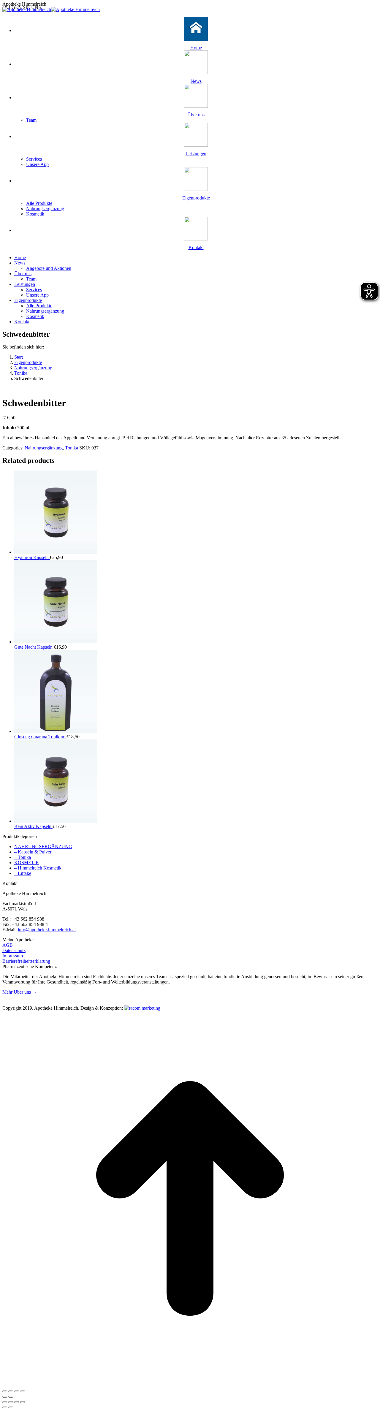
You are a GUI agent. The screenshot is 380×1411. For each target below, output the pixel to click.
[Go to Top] (190, 1384)
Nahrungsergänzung (44, 447)
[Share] (10, 1391)
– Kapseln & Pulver (32, 851)
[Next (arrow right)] (10, 1397)
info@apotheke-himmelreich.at (47, 929)
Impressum (12, 955)
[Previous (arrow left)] (4, 1397)
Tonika (71, 447)
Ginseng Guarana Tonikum (40, 736)
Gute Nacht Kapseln (34, 647)
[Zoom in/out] (22, 1391)
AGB (7, 945)
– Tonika (22, 857)
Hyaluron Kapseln (32, 557)
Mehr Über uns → (19, 991)
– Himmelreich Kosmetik (37, 867)
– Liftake (22, 873)
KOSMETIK (26, 862)
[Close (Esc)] (4, 1391)
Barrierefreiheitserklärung (26, 961)
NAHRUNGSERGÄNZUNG (43, 846)
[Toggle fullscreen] (16, 1391)
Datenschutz (14, 950)
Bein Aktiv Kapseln (33, 826)
